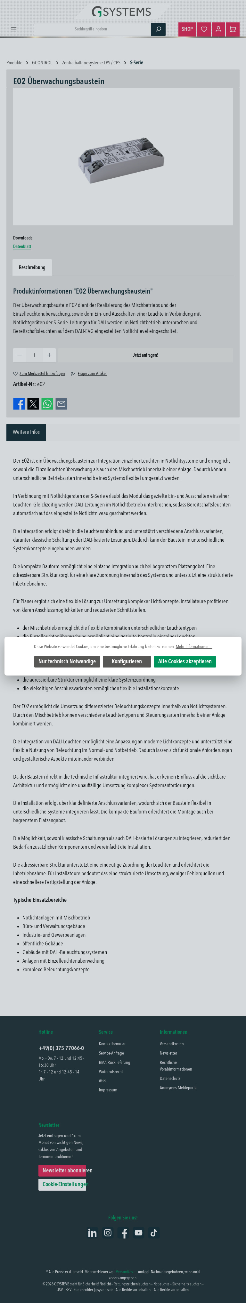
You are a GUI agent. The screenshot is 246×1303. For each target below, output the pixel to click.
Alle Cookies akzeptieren (185, 662)
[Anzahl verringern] (19, 355)
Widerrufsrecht (111, 1072)
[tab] (26, 432)
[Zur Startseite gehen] (123, 11)
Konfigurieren (127, 662)
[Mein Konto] (218, 29)
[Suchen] (158, 29)
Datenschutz (170, 1078)
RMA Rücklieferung (114, 1062)
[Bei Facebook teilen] (19, 404)
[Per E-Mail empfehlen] (61, 404)
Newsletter (168, 1053)
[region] (123, 156)
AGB (102, 1081)
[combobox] (92, 29)
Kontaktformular (112, 1044)
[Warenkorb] (233, 29)
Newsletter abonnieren (64, 1171)
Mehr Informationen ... (194, 647)
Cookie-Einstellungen (64, 1184)
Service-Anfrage (111, 1053)
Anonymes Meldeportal (179, 1088)
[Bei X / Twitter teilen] (33, 404)
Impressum (108, 1090)
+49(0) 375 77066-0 (61, 1048)
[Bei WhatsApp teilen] (47, 404)
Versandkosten (172, 1044)
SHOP (187, 29)
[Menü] (13, 29)
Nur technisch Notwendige (67, 662)
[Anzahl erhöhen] (49, 355)
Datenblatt (22, 247)
